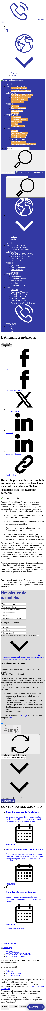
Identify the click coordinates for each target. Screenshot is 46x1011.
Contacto (14, 131)
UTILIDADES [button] (12, 115)
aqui (10, 718)
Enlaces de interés (18, 126)
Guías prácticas (17, 111)
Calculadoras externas (19, 119)
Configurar (13, 1006)
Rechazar (23, 1006)
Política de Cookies (13, 976)
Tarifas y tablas (16, 122)
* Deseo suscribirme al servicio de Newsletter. (19, 636)
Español (14, 73)
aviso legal (23, 716)
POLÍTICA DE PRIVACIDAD (18, 954)
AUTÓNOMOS (17, 102)
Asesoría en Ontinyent (19, 133)
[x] (7, 29)
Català (13, 75)
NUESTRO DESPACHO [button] (16, 86)
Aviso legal (10, 971)
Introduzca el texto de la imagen (13, 755)
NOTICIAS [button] (10, 104)
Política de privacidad (14, 973)
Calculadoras (16, 117)
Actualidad (15, 106)
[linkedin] (7, 31)
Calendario (15, 113)
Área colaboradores (18, 108)
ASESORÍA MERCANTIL (22, 95)
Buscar (3, 148)
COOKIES (5, 1009)
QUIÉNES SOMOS (19, 88)
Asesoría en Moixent (19, 135)
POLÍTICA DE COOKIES (16, 956)
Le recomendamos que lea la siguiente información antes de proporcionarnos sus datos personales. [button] (22, 657)
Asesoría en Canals (18, 137)
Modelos (14, 124)
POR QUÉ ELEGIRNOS (21, 91)
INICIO (9, 84)
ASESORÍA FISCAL (19, 99)
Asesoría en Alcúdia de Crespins (23, 144)
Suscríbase (8, 801)
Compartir (5, 346)
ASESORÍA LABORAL (21, 97)
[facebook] (7, 26)
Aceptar (4, 1006)
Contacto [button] (9, 128)
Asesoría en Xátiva (18, 139)
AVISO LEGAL (12, 952)
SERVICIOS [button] (11, 93)
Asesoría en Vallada (18, 142)
